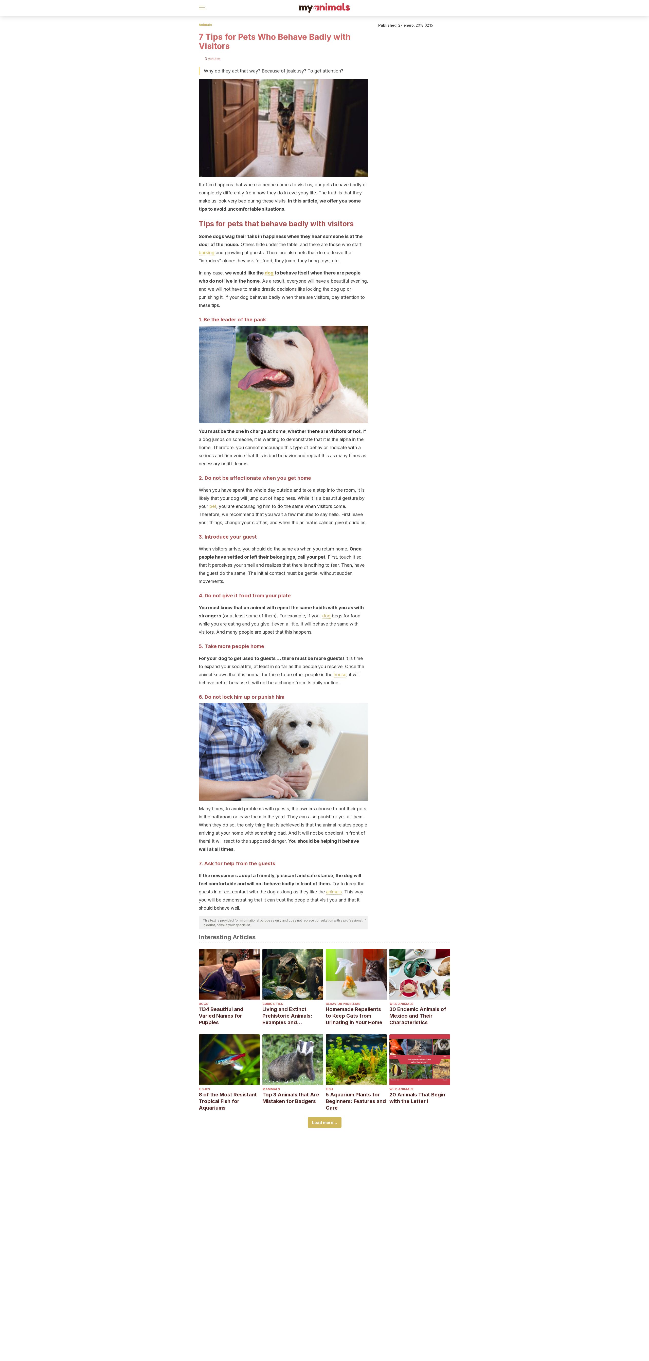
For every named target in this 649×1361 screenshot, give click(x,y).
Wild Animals (401, 1004)
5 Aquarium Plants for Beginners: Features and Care (356, 1101)
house (340, 674)
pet (212, 506)
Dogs (203, 1004)
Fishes (204, 1089)
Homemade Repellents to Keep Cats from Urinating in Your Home (354, 1015)
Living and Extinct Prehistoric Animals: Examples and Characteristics (287, 1016)
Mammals (271, 1089)
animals (334, 891)
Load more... (324, 1122)
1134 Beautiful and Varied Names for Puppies (221, 1015)
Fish (329, 1089)
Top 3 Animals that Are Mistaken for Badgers (290, 1098)
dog (269, 272)
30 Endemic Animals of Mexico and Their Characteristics (417, 1015)
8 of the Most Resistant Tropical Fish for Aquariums (228, 1101)
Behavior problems (343, 1004)
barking (206, 252)
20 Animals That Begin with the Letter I (417, 1098)
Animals (205, 25)
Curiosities (272, 1004)
